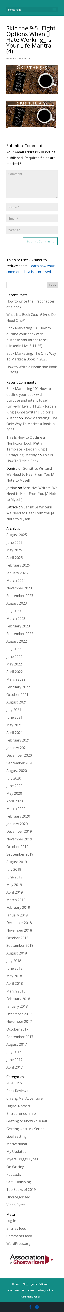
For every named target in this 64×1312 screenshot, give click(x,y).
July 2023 (13, 611)
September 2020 (19, 763)
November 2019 (19, 839)
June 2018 (14, 968)
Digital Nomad (18, 1106)
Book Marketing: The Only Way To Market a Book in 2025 (31, 424)
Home (15, 1284)
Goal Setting (16, 1136)
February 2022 (18, 687)
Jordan (13, 58)
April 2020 (14, 801)
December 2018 (19, 922)
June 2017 (14, 1059)
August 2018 (16, 953)
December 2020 (19, 755)
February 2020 (18, 816)
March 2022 (15, 679)
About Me (13, 1290)
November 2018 (19, 930)
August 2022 (16, 641)
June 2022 (14, 656)
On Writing (15, 1167)
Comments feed (19, 1236)
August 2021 (16, 702)
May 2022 (14, 664)
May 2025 (14, 550)
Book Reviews (17, 1090)
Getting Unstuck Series (25, 1128)
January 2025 (17, 573)
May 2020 (14, 793)
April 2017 (14, 1067)
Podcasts (13, 1174)
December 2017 (19, 1014)
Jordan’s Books (39, 1284)
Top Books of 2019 (21, 1189)
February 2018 (18, 998)
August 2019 (16, 862)
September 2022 (19, 633)
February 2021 (18, 740)
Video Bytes (15, 1205)
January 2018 (17, 1006)
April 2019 (14, 892)
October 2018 (17, 938)
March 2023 (15, 618)
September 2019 (19, 854)
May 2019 (14, 884)
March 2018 (15, 991)
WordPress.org (18, 1243)
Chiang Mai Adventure (24, 1098)
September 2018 (19, 945)
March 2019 (15, 900)
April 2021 (14, 732)
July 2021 (13, 709)
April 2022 (14, 671)
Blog (25, 1284)
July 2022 (13, 649)
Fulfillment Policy (30, 1296)
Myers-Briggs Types (22, 1159)
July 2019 (13, 869)
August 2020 (16, 770)
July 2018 (13, 960)
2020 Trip (14, 1083)
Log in (11, 1220)
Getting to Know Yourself (26, 1121)
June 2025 (14, 542)
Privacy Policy (45, 1290)
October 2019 (17, 846)
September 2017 (19, 1036)
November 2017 (19, 1021)
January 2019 (17, 915)
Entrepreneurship (21, 1113)
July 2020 (13, 778)
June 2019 (14, 877)
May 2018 (14, 976)
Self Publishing (18, 1182)
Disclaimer (28, 1290)
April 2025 (14, 557)
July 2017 (13, 1052)
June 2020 (14, 785)
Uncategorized (18, 1197)
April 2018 (14, 983)
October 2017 (17, 1029)
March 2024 (15, 580)
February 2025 (18, 565)
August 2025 (16, 534)
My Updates (16, 1151)
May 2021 (14, 725)
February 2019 (18, 907)
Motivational (16, 1144)
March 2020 (15, 808)
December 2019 (19, 831)
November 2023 (19, 588)
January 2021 (17, 747)
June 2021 (14, 717)
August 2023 (16, 603)
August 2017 (16, 1044)
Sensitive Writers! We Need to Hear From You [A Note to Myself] (30, 474)
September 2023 (19, 595)
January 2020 (17, 824)
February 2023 (18, 626)
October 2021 (17, 694)
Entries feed (16, 1228)
